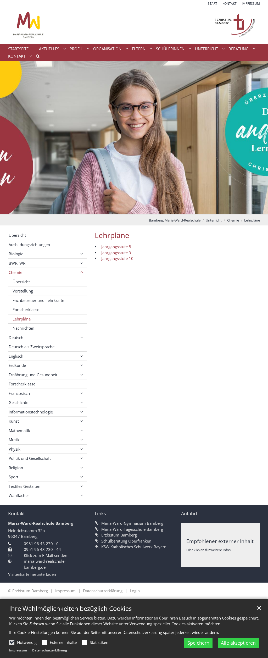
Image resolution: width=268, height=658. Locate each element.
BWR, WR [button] (17, 263)
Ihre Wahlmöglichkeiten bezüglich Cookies (70, 608)
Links (100, 514)
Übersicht (17, 235)
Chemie (233, 220)
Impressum (18, 650)
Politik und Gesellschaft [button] (30, 458)
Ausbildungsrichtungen (29, 244)
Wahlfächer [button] (19, 495)
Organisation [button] (107, 48)
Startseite (18, 48)
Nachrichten (23, 328)
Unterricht (214, 220)
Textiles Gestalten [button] (24, 486)
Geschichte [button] (18, 402)
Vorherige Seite (10, 137)
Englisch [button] (16, 356)
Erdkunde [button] (17, 365)
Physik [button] (14, 449)
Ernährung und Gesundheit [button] (33, 374)
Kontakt (16, 514)
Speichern (198, 643)
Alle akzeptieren (238, 643)
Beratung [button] (238, 48)
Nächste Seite (257, 137)
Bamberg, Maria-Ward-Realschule (174, 220)
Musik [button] (14, 439)
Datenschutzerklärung (49, 650)
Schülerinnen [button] (170, 48)
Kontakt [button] (16, 56)
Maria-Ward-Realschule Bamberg (40, 523)
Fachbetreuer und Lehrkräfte (38, 300)
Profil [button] (76, 48)
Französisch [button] (19, 393)
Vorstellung (23, 291)
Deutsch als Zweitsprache (31, 346)
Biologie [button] (16, 253)
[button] (36, 57)
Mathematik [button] (19, 430)
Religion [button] (16, 467)
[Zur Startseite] (134, 25)
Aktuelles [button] (49, 48)
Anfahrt (189, 514)
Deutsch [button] (16, 337)
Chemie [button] (15, 272)
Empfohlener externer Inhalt (220, 541)
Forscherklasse (26, 309)
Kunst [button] (14, 421)
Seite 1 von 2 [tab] (129, 209)
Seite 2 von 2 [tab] (139, 209)
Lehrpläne (252, 220)
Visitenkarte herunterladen (32, 574)
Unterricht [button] (206, 48)
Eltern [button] (139, 48)
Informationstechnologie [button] (31, 411)
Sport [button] (13, 476)
